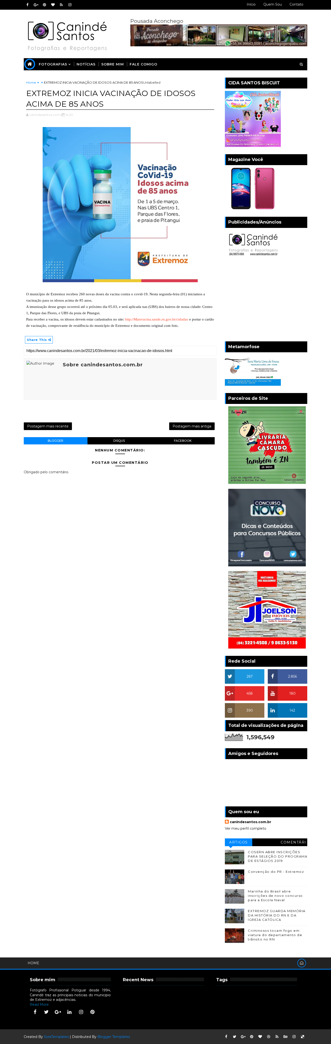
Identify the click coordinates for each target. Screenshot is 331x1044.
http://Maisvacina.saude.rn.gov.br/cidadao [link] (156, 319)
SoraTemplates (56, 1037)
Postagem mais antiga (192, 426)
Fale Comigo (143, 64)
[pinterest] (44, 4)
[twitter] (46, 1012)
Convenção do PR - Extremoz (276, 872)
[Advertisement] (266, 300)
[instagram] (69, 4)
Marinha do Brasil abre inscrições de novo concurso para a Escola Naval (275, 895)
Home (31, 82)
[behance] (285, 1036)
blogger (55, 440)
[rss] (61, 4)
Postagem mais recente (48, 426)
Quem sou (272, 4)
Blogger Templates (113, 1037)
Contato (296, 4)
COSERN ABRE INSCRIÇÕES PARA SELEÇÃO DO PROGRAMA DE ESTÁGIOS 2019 (277, 856)
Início (251, 4)
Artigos (238, 842)
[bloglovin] (52, 4)
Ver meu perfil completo (245, 828)
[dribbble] (268, 1036)
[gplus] (35, 4)
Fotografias (53, 64)
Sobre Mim (112, 64)
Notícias (86, 64)
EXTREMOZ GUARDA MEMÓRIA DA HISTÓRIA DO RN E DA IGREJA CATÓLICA (277, 915)
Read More (39, 1004)
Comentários (293, 843)
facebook (182, 440)
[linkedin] (69, 1012)
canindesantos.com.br (250, 822)
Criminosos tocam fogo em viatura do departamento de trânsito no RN (275, 935)
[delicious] (302, 1036)
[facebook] (27, 4)
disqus (119, 440)
